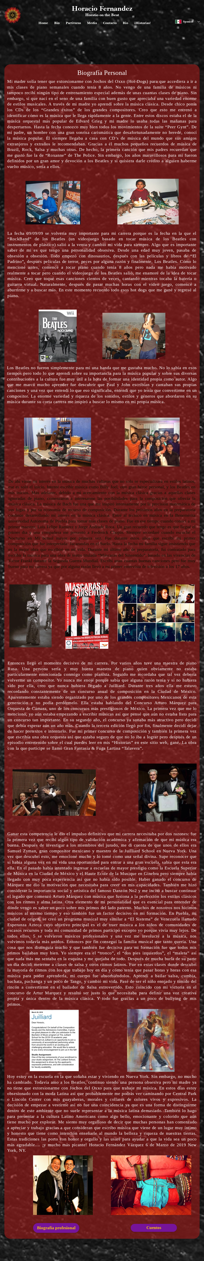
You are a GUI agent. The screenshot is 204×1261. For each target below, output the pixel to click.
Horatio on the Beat (102, 15)
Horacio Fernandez (102, 8)
